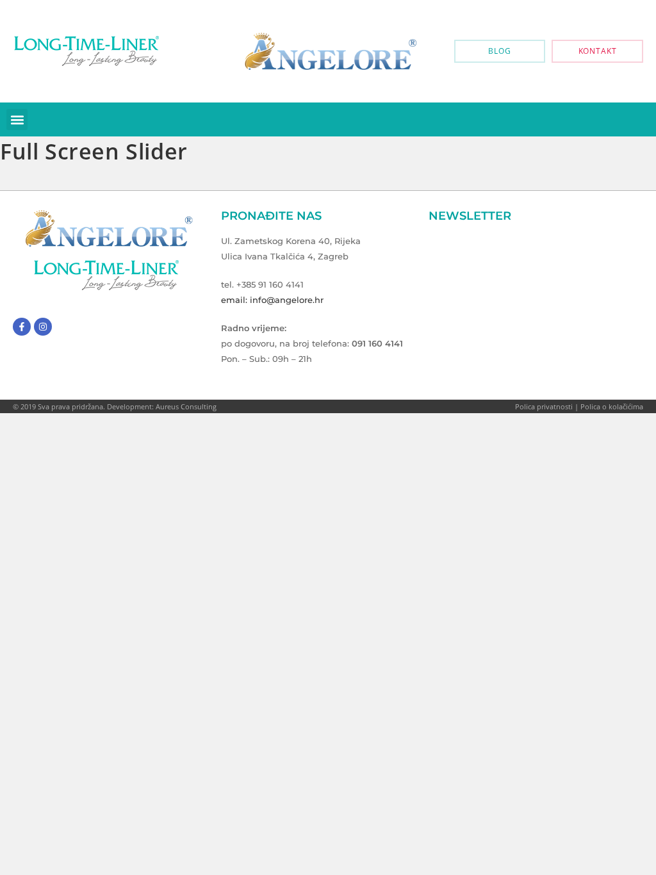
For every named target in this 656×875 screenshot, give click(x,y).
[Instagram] (43, 327)
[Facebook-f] (22, 327)
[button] (17, 119)
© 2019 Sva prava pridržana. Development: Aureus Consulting (115, 406)
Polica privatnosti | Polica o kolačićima (579, 406)
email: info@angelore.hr (272, 300)
